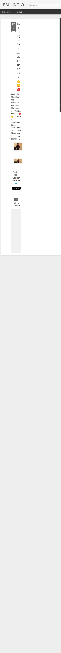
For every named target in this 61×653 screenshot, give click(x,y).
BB (16, 183)
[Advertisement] (36, 66)
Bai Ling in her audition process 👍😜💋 (18, 56)
